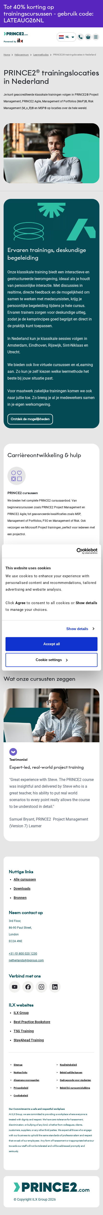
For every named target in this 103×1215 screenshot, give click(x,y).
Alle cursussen (25, 879)
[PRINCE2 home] (16, 33)
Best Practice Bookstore (32, 1022)
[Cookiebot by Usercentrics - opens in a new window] (76, 551)
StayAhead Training (29, 1040)
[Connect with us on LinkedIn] (55, 987)
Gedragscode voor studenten (75, 1080)
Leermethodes (41, 54)
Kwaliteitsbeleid (68, 1064)
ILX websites (21, 1005)
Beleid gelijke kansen (71, 1072)
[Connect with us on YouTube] (14, 987)
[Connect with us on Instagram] (41, 987)
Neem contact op (26, 912)
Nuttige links (20, 1072)
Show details (77, 629)
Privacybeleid (21, 1087)
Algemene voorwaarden (26, 1080)
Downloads (22, 888)
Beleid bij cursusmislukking (75, 1087)
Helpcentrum (22, 54)
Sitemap (18, 1064)
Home (7, 54)
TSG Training (24, 1031)
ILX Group (21, 1013)
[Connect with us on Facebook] (28, 987)
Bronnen (20, 898)
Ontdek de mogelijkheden (30, 419)
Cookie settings (49, 660)
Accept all (51, 644)
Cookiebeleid (21, 1095)
